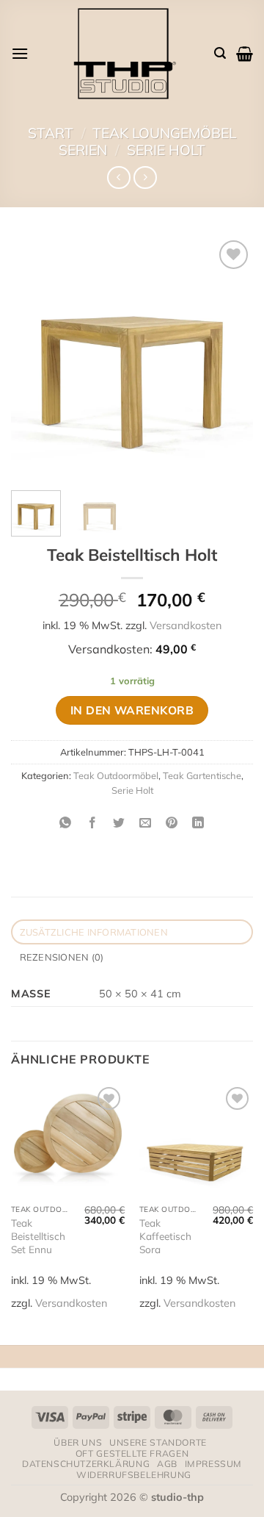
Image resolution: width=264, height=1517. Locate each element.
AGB (167, 1463)
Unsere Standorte (158, 1442)
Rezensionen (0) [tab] (62, 957)
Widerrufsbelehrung (133, 1474)
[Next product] (118, 177)
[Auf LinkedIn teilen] (198, 823)
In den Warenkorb (132, 710)
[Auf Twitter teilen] (118, 823)
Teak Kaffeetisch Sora (165, 1235)
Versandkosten (185, 625)
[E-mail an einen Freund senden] (145, 823)
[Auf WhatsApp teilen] (66, 823)
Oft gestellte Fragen (132, 1453)
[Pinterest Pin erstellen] (172, 823)
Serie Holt (166, 150)
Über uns (78, 1442)
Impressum (214, 1463)
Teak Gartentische (202, 775)
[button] (20, 53)
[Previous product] (144, 177)
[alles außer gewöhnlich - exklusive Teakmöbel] (121, 53)
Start (50, 133)
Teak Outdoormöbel (115, 775)
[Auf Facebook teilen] (92, 823)
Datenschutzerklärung (86, 1463)
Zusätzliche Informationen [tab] (94, 932)
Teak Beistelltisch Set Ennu (38, 1235)
